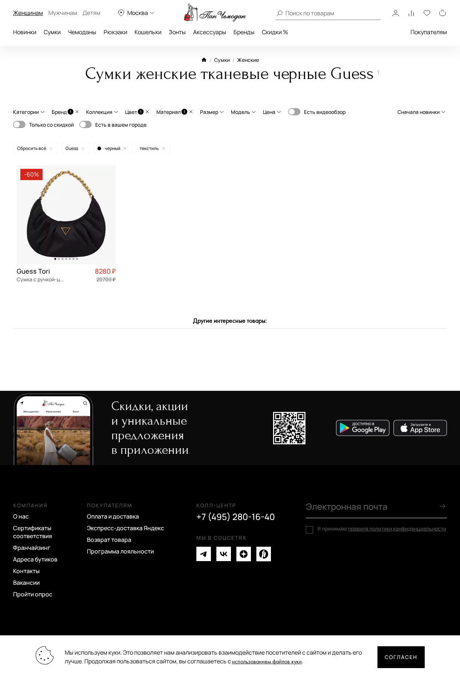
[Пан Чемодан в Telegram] (203, 554)
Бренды (244, 32)
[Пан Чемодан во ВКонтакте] (223, 554)
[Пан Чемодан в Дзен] (243, 554)
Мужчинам (62, 13)
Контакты (26, 571)
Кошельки (148, 32)
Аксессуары (209, 32)
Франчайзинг (32, 548)
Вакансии (26, 583)
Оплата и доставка (113, 516)
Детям (91, 13)
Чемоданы (82, 32)
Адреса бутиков (35, 559)
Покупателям (429, 32)
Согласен (401, 657)
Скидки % (275, 32)
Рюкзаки (115, 32)
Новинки (24, 32)
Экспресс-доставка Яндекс (125, 528)
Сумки (52, 32)
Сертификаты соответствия (32, 532)
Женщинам (28, 13)
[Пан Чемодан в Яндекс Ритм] (263, 554)
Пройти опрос (32, 594)
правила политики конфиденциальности (397, 528)
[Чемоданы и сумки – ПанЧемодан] (215, 13)
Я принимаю (381, 528)
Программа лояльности (120, 551)
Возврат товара (109, 540)
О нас (21, 516)
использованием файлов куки (267, 662)
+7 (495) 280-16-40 (235, 516)
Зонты (177, 32)
